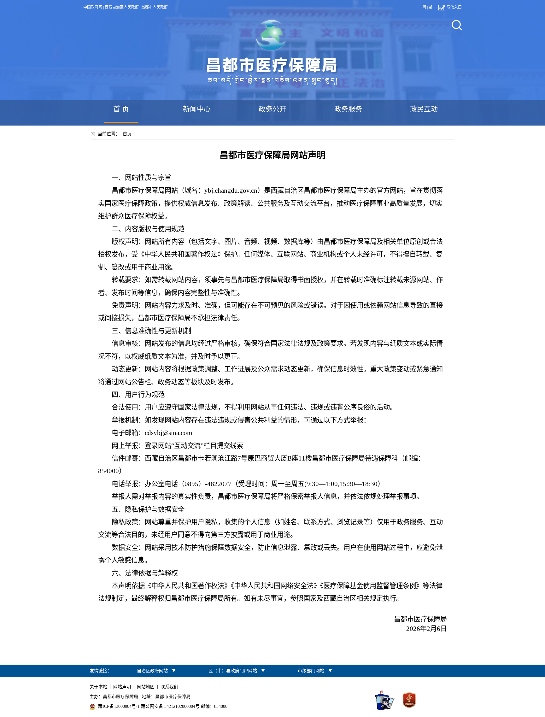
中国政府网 (92, 7)
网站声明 (122, 687)
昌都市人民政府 (154, 7)
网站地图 (146, 687)
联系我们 (169, 687)
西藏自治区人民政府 (122, 7)
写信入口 (454, 7)
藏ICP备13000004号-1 (119, 706)
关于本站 (98, 687)
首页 (127, 134)
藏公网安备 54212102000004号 (170, 706)
